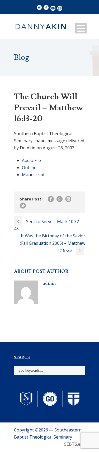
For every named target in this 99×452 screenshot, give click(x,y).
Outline (29, 167)
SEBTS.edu (74, 444)
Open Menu (81, 28)
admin (49, 283)
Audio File (31, 160)
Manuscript (33, 175)
